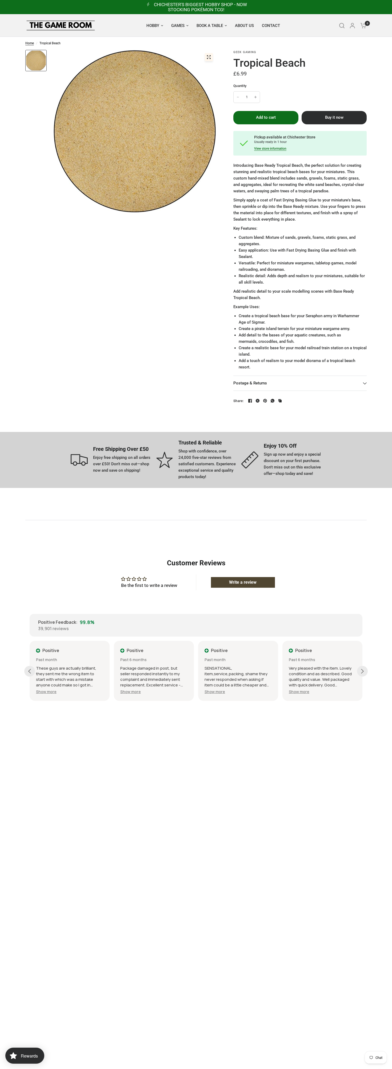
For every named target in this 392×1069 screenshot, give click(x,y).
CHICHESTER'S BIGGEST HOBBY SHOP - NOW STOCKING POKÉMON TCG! (200, 7)
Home (29, 43)
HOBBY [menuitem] (152, 25)
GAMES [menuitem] (178, 25)
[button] (46, 691)
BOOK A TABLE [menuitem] (210, 25)
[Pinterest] (265, 401)
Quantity (239, 86)
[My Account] (352, 25)
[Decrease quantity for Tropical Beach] (238, 97)
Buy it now (334, 117)
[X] (257, 401)
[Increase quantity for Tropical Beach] (255, 97)
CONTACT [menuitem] (271, 25)
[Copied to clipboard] (280, 401)
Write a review (243, 582)
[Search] (342, 25)
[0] (362, 25)
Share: (238, 401)
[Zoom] (209, 57)
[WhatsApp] (272, 401)
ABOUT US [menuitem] (244, 25)
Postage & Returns (250, 383)
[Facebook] (250, 401)
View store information (270, 148)
